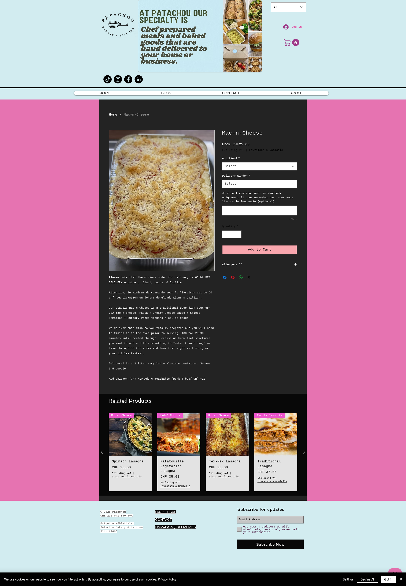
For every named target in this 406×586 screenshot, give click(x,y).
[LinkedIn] (138, 79)
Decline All (367, 579)
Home (113, 115)
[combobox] (259, 166)
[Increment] (238, 234)
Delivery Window (236, 175)
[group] (203, 452)
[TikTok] (107, 79)
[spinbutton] (232, 234)
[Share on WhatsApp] (240, 277)
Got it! (388, 579)
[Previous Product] (101, 452)
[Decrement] (225, 234)
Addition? (231, 158)
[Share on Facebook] (224, 277)
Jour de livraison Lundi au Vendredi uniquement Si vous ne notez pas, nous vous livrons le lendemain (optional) (257, 197)
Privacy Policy (167, 579)
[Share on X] (248, 277)
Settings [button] (348, 579)
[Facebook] (128, 79)
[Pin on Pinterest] (232, 277)
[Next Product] (304, 452)
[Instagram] (118, 79)
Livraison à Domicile (266, 150)
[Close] (400, 579)
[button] (292, 42)
